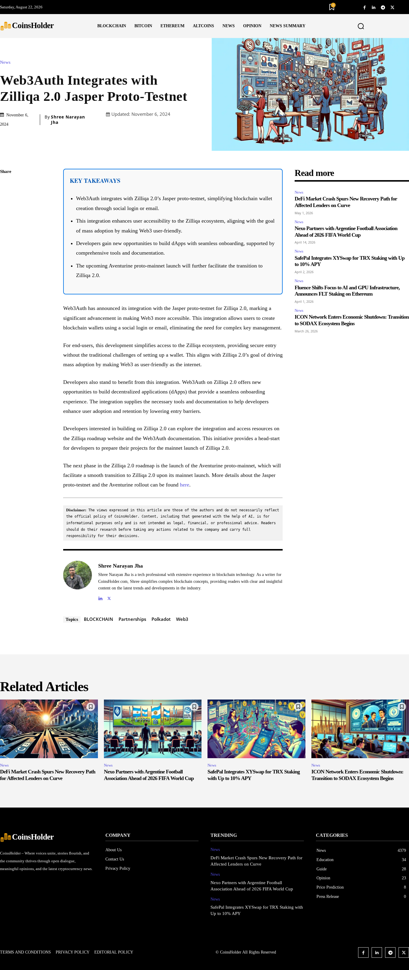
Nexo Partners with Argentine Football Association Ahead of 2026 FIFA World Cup (149, 775)
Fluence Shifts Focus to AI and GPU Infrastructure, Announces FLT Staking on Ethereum (347, 291)
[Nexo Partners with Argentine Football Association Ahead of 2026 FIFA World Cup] (153, 729)
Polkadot (161, 619)
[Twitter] (392, 7)
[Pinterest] (6, 214)
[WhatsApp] (6, 228)
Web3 (182, 619)
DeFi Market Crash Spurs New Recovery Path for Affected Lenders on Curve (346, 202)
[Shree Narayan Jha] (77, 581)
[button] (360, 26)
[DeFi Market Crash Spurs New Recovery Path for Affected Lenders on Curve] (49, 729)
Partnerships (132, 619)
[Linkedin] (374, 7)
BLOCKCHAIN (98, 619)
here (184, 485)
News (5, 62)
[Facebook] (364, 7)
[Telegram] (383, 7)
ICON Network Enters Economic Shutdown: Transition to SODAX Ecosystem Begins (352, 320)
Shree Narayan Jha (68, 119)
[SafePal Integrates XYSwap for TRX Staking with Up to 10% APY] (256, 729)
